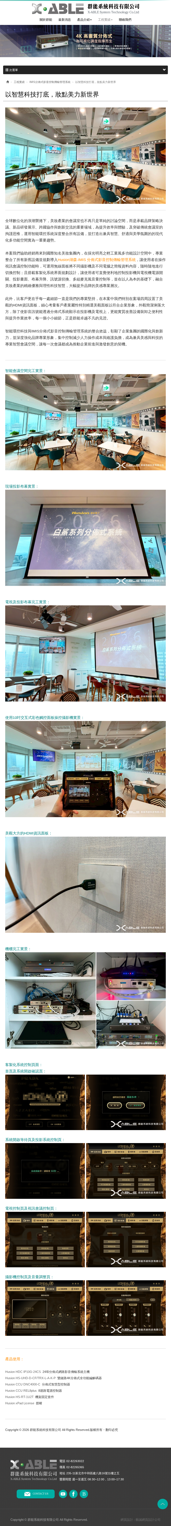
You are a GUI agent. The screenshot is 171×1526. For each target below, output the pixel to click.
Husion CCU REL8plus (21, 1390)
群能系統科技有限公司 (85, 9)
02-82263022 (75, 1461)
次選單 (13, 70)
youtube (63, 1494)
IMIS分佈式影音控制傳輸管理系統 (49, 82)
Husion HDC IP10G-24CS (23, 1372)
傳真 (62, 1467)
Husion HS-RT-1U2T (19, 1397)
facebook (73, 1494)
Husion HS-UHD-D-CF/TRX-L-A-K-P (30, 1378)
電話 (62, 1461)
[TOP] (162, 1504)
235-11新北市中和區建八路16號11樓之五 (92, 1473)
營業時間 (65, 1479)
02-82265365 (75, 1467)
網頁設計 (127, 1519)
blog (84, 1494)
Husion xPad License (19, 1403)
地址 (62, 1473)
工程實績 (19, 82)
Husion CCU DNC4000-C (22, 1384)
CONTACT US (40, 1493)
